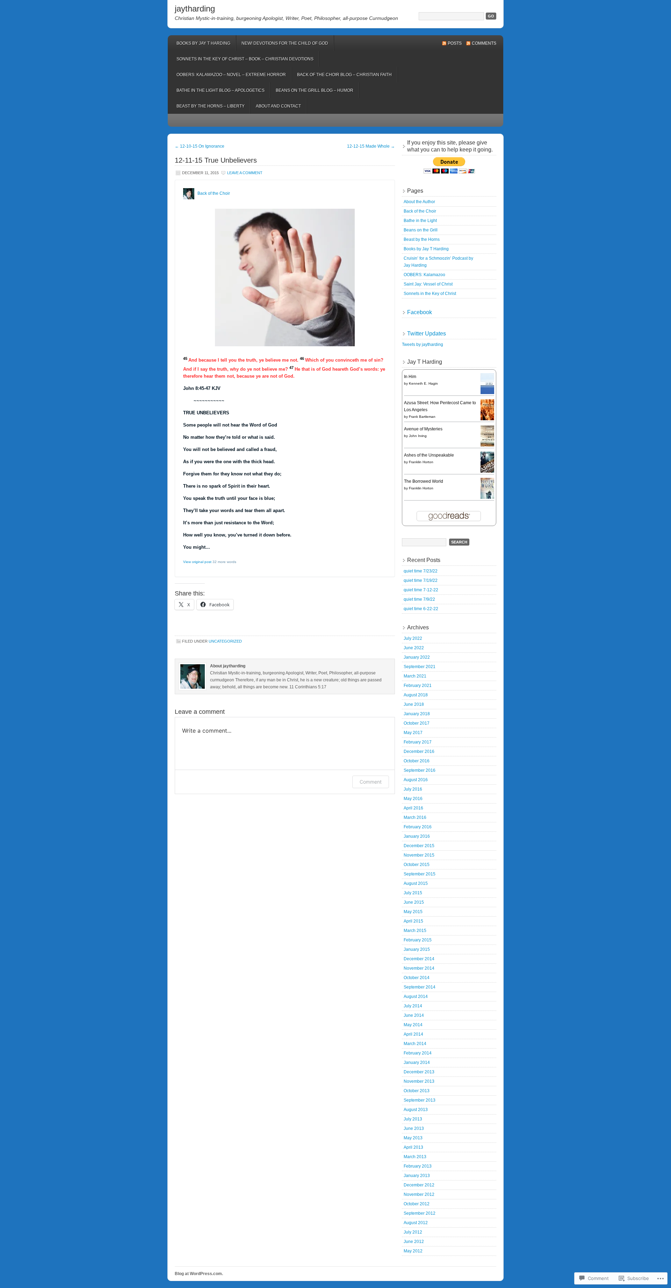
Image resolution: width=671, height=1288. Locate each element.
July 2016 (413, 789)
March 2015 (415, 930)
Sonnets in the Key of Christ (430, 293)
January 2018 (417, 713)
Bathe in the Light (420, 220)
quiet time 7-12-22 (421, 589)
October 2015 (417, 864)
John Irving (418, 436)
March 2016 (415, 817)
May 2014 (413, 1024)
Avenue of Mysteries (423, 429)
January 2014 (417, 1062)
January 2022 (417, 657)
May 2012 (413, 1251)
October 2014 (417, 977)
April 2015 (413, 921)
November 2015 (419, 855)
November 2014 (419, 968)
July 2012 (413, 1232)
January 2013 (417, 1175)
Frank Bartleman (422, 417)
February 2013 (418, 1166)
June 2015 (414, 902)
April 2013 (413, 1147)
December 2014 (419, 958)
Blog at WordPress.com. (199, 1273)
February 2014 (418, 1053)
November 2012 (419, 1194)
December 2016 (419, 751)
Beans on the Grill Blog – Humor (314, 90)
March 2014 (415, 1043)
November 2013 (419, 1081)
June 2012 (414, 1241)
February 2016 (418, 826)
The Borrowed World (423, 481)
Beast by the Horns (422, 239)
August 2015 (416, 883)
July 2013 (413, 1119)
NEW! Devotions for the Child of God (284, 43)
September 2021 (419, 666)
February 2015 (418, 940)
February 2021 (418, 685)
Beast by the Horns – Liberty (210, 106)
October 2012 (417, 1203)
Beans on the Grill (421, 230)
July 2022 (413, 638)
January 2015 (417, 949)
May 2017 (413, 732)
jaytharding (195, 8)
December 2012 (419, 1185)
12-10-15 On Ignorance (199, 146)
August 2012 (416, 1222)
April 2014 (413, 1034)
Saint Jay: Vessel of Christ (428, 284)
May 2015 (413, 911)
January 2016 (417, 836)
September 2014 (419, 987)
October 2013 (417, 1090)
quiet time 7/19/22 (421, 580)
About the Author (419, 201)
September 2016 (419, 770)
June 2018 (414, 704)
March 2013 (415, 1156)
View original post (197, 562)
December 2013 (419, 1071)
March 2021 (415, 676)
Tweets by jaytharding (422, 344)
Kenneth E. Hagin (423, 383)
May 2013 (413, 1137)
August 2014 (416, 996)
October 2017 (417, 723)
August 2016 (416, 779)
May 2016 (413, 798)
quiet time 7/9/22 (419, 599)
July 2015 (413, 892)
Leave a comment (244, 173)
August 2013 (416, 1109)
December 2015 (419, 845)
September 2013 (419, 1100)
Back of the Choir (213, 193)
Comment (371, 782)
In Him (410, 376)
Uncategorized (225, 641)
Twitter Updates (426, 333)
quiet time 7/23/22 (421, 571)
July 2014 (413, 1006)
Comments (484, 43)
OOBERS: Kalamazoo (424, 274)
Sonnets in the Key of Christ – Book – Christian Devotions (244, 59)
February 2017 (418, 742)
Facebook (419, 312)
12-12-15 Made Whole (371, 146)
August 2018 (416, 695)
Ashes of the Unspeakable (429, 455)
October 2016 (417, 760)
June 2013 (414, 1128)
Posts (455, 43)
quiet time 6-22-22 (421, 608)
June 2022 (414, 647)
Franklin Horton (421, 462)
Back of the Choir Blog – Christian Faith (344, 74)
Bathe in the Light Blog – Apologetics (220, 90)
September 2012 (419, 1213)
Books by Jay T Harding (203, 43)
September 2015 (419, 874)
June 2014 (414, 1015)
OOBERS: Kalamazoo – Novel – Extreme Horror (231, 74)
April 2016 (413, 808)
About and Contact (278, 106)
